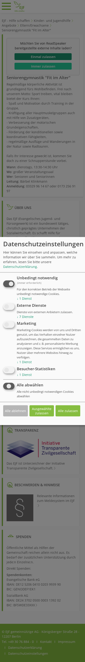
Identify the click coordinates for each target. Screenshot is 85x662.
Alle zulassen (68, 411)
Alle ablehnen (15, 411)
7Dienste (25, 317)
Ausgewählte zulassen (41, 411)
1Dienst (24, 298)
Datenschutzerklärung (20, 266)
